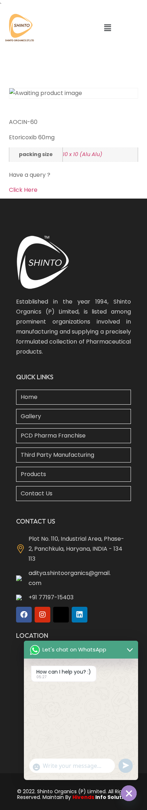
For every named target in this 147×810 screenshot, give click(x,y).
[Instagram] (42, 614)
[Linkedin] (79, 614)
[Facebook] (24, 614)
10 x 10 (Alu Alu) (82, 154)
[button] (107, 28)
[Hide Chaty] (129, 793)
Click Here (23, 190)
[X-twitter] (61, 614)
